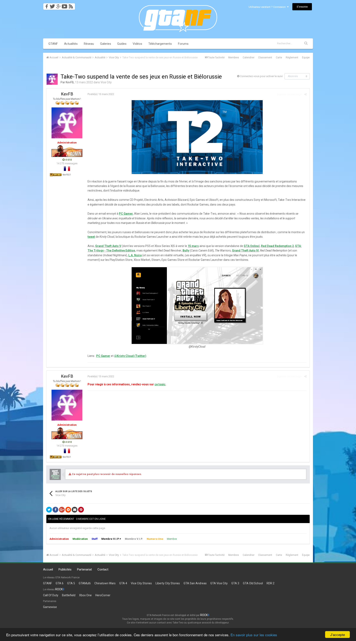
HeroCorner (102, 595)
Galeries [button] (105, 44)
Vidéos (137, 44)
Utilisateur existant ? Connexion (268, 6)
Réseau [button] (89, 44)
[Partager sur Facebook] (55, 510)
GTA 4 (123, 583)
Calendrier (248, 57)
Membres (233, 57)
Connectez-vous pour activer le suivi (261, 76)
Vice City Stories (141, 583)
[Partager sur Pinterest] (81, 510)
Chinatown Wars (105, 583)
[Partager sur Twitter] (49, 510)
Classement (265, 57)
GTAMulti (85, 583)
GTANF (53, 44)
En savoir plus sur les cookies (254, 634)
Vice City (106, 82)
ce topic (160, 384)
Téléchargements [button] (160, 44)
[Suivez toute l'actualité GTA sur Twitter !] (52, 5)
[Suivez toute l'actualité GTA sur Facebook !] (46, 5)
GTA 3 (235, 583)
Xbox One (85, 595)
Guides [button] (121, 44)
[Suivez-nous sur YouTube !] (64, 5)
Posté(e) (101, 94)
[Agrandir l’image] (197, 137)
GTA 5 (71, 583)
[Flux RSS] (71, 5)
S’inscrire (302, 6)
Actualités (71, 44)
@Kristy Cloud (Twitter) (130, 356)
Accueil (48, 569)
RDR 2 (270, 583)
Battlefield (68, 595)
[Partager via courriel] (74, 510)
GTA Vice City (219, 583)
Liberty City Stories (168, 583)
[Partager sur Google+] (62, 510)
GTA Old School (253, 583)
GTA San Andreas (195, 583)
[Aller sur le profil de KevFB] (52, 79)
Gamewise (50, 607)
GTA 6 (59, 583)
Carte (279, 57)
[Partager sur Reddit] (68, 510)
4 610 (68, 159)
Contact (102, 569)
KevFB (70, 82)
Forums (183, 44)
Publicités (65, 569)
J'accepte (337, 634)
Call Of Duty (50, 595)
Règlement (292, 57)
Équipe (306, 57)
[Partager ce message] (305, 94)
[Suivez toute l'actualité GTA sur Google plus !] (58, 5)
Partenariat (84, 569)
